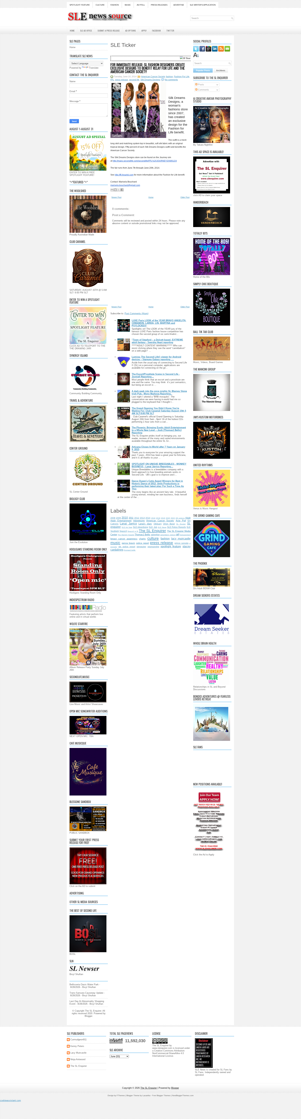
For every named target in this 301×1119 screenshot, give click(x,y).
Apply (143, 30)
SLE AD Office (86, 30)
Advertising (139, 520)
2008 (112, 518)
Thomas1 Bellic (142, 534)
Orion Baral (169, 524)
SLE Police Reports (176, 527)
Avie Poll (181, 520)
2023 (173, 518)
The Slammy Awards (126, 535)
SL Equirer (181, 524)
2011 (131, 518)
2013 (142, 518)
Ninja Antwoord (77, 1059)
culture (153, 538)
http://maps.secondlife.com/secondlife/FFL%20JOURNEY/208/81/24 (145, 161)
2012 (136, 518)
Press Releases (159, 5)
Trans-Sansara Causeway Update (86, 993)
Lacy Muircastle (78, 1052)
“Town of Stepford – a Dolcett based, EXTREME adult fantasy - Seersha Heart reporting (157, 341)
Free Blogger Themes (161, 1095)
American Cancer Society (153, 76)
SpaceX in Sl (133, 531)
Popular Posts (203, 70)
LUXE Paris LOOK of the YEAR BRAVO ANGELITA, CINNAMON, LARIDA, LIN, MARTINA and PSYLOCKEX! (159, 323)
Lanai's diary (145, 524)
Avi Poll (141, 5)
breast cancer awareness (123, 538)
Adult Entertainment (121, 520)
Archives (220, 70)
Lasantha (146, 1095)
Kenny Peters (77, 1046)
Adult (188, 518)
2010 (125, 517)
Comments (203, 89)
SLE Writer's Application (203, 5)
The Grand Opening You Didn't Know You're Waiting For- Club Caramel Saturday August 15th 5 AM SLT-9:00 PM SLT (159, 411)
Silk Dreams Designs (150, 80)
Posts (200, 84)
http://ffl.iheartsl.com (124, 175)
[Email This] (112, 190)
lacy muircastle (181, 538)
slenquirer (141, 546)
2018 (158, 518)
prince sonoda (181, 543)
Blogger (88, 1016)
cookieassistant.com (10, 1100)
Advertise (178, 5)
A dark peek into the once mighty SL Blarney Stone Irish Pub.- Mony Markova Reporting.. (159, 392)
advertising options (167, 535)
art (177, 534)
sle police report (126, 546)
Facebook (156, 30)
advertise (155, 534)
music (115, 543)
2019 (163, 518)
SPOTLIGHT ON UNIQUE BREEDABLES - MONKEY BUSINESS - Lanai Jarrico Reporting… (159, 465)
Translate (93, 68)
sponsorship (153, 546)
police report (142, 543)
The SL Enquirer (152, 531)
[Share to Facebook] (122, 190)
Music (128, 5)
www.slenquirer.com (162, 1048)
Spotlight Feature (80, 5)
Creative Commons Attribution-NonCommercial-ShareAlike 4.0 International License (168, 1053)
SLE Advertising (140, 527)
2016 (153, 518)
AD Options (130, 30)
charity (142, 538)
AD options (180, 518)
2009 (118, 518)
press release (121, 80)
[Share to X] (118, 190)
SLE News (162, 527)
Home (72, 30)
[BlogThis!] (115, 190)
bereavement (185, 535)
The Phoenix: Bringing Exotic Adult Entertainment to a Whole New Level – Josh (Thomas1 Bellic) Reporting (159, 430)
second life (134, 80)
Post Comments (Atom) (136, 313)
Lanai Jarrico (128, 523)
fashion (169, 76)
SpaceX (123, 531)
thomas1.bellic (130, 550)
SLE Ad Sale (127, 527)
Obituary (158, 524)
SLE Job (153, 527)
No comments (171, 80)
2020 (168, 518)
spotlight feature (171, 546)
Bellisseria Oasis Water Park (84, 984)
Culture (100, 5)
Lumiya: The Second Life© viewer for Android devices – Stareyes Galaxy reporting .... (156, 358)
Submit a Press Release (109, 30)
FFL (112, 80)
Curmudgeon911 (78, 1039)
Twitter (170, 30)
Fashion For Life (181, 76)
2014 (147, 518)
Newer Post (116, 197)
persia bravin (128, 543)
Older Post (185, 197)
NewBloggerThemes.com (183, 1095)
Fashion (114, 5)
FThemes (121, 1095)
